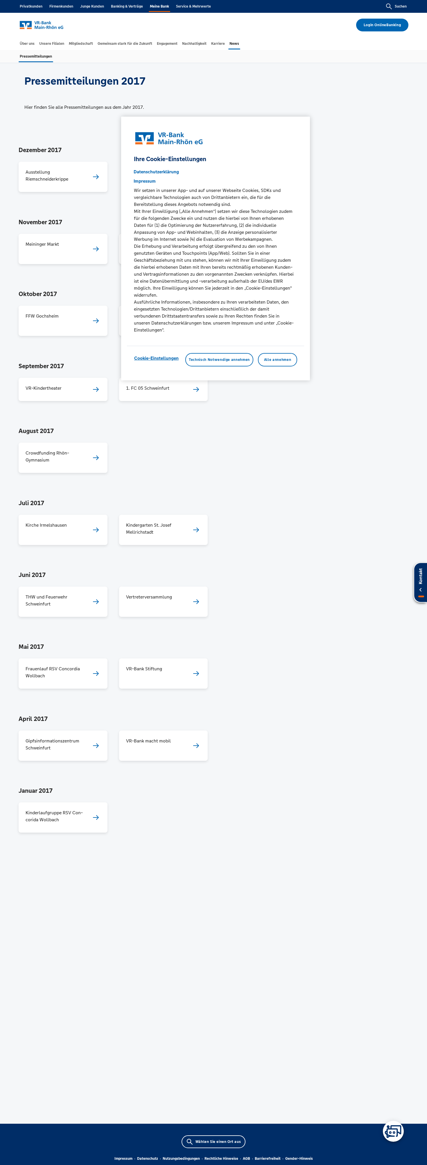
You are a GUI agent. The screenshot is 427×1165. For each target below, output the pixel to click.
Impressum (123, 1158)
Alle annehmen (277, 359)
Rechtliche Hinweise (221, 1158)
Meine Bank (159, 6)
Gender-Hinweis (299, 1158)
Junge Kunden (92, 6)
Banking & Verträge (127, 6)
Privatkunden (31, 6)
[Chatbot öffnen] (393, 1131)
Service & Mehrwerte (193, 6)
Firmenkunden (61, 6)
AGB (246, 1158)
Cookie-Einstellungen (156, 358)
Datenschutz (147, 1158)
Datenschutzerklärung (156, 171)
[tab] (27, 43)
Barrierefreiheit (268, 1158)
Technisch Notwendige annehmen (219, 359)
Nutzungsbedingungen (181, 1158)
